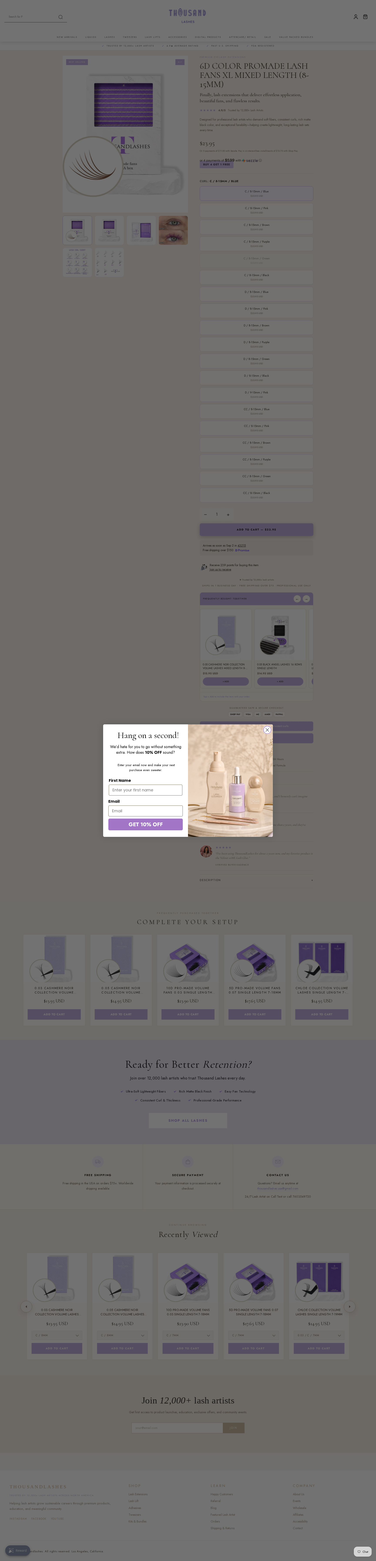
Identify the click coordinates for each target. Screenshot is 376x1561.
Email (114, 801)
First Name (120, 780)
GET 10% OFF (146, 824)
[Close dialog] (267, 730)
